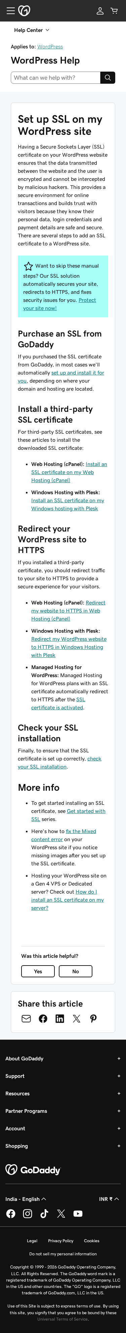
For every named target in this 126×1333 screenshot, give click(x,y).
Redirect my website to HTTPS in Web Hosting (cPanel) (68, 610)
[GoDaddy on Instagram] (27, 1217)
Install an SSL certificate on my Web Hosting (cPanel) (69, 472)
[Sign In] (100, 10)
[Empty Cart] (114, 10)
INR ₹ (106, 1199)
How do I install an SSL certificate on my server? (67, 899)
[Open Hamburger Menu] (8, 10)
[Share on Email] (26, 1019)
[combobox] (55, 78)
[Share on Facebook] (43, 1019)
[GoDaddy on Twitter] (61, 1217)
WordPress (50, 46)
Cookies (91, 1241)
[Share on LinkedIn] (59, 1019)
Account (15, 1128)
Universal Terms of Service (62, 1319)
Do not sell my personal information (63, 1254)
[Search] (107, 78)
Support (15, 1076)
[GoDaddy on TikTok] (44, 1217)
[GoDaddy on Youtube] (78, 1217)
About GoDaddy (24, 1058)
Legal (32, 1241)
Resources (17, 1093)
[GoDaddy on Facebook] (10, 1217)
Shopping (16, 1145)
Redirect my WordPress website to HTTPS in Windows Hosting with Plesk (69, 647)
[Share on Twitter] (76, 1019)
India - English (22, 1199)
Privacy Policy (60, 1241)
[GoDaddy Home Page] (33, 1170)
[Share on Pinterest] (93, 1019)
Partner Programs (26, 1110)
